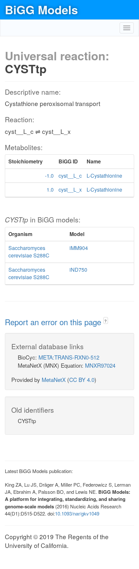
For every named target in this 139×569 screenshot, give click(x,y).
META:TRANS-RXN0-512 (68, 357)
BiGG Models (41, 9)
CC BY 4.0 (81, 379)
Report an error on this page (54, 321)
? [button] (105, 321)
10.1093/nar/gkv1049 (77, 513)
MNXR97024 (100, 365)
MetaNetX (54, 379)
